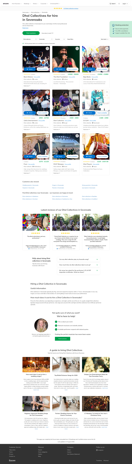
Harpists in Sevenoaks (28, 188)
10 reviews (63, 161)
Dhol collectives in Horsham (30, 199)
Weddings (26, 3)
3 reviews (33, 74)
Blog (39, 456)
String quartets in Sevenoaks (90, 185)
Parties (35, 3)
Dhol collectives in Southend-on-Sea (62, 199)
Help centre (12, 450)
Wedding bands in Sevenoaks (30, 185)
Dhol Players (35, 245)
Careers (69, 452)
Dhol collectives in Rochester (60, 196)
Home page (25, 12)
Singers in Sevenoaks (58, 185)
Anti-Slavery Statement (73, 454)
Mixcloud (106, 460)
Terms (11, 452)
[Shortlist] (119, 3)
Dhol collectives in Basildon (89, 196)
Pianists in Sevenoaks (58, 188)
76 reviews (63, 118)
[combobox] (30, 39)
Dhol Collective (65, 245)
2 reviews (33, 118)
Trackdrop (99, 460)
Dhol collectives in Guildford (89, 199)
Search (114, 3)
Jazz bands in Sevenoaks (88, 188)
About (69, 450)
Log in (124, 3)
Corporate (43, 3)
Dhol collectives (35, 12)
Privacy (11, 454)
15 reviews (92, 74)
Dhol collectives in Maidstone (30, 196)
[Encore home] (6, 3)
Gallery (40, 454)
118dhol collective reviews (70, 8)
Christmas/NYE (54, 3)
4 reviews (62, 74)
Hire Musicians (16, 3)
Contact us (12, 456)
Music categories (42, 452)
